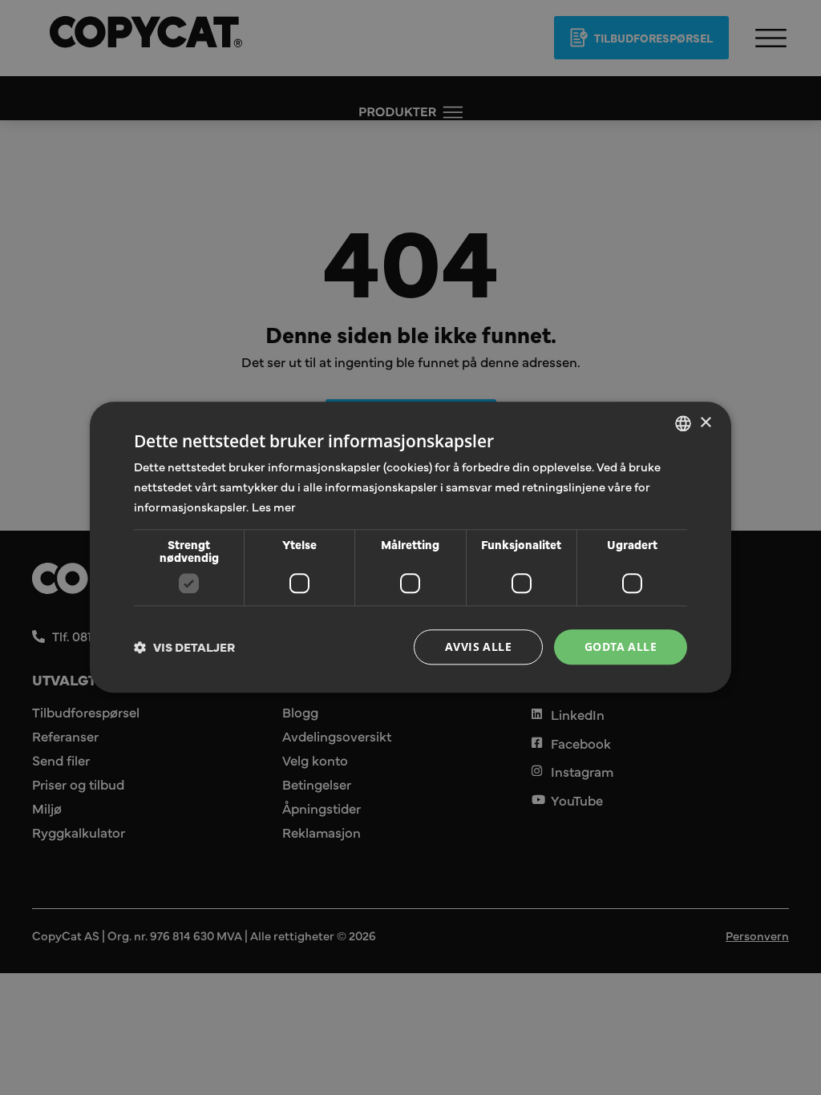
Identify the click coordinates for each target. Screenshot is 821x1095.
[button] (184, 647)
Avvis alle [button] (478, 646)
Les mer (274, 506)
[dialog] (410, 547)
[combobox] (683, 423)
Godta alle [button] (620, 646)
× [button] (705, 423)
